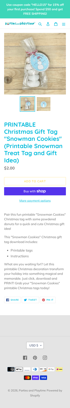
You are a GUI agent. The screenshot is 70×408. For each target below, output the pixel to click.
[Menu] (64, 23)
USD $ (33, 345)
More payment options (35, 200)
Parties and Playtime (32, 390)
